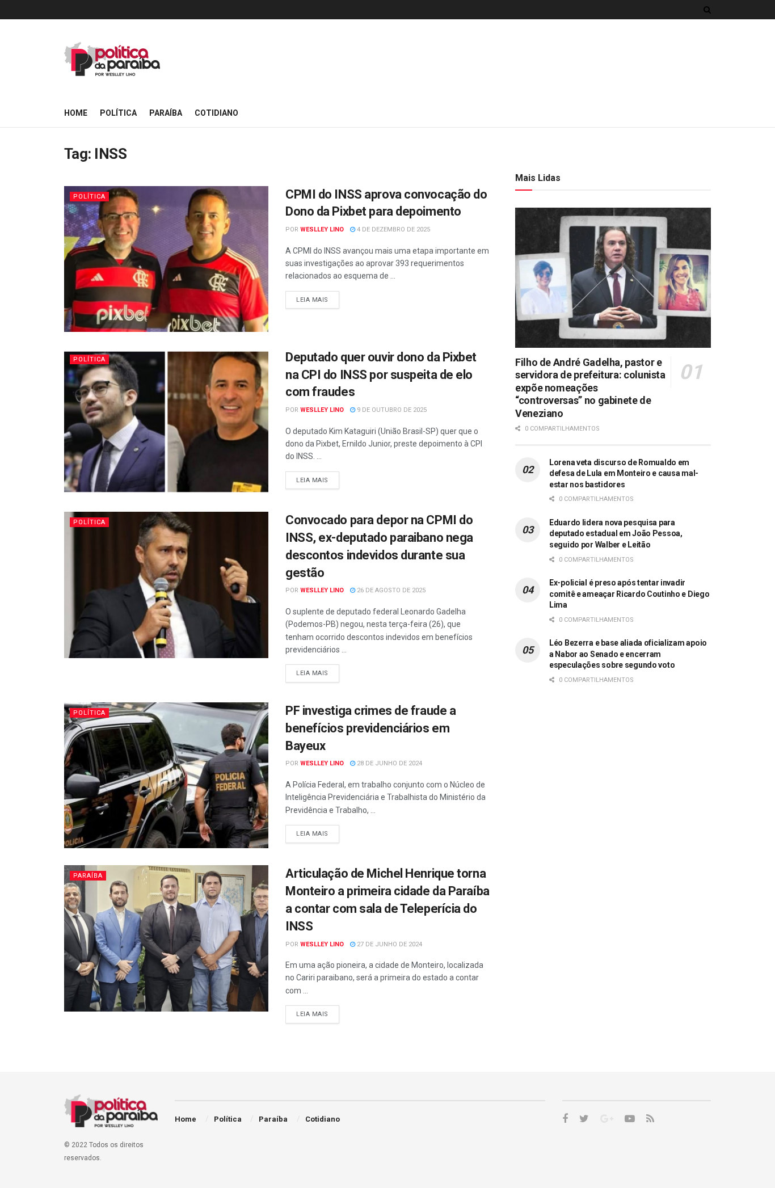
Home (75, 112)
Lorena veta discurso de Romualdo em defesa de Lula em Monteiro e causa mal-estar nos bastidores (623, 473)
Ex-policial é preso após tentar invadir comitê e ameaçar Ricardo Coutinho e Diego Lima (629, 593)
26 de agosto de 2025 (390, 590)
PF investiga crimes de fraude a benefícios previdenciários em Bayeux (370, 728)
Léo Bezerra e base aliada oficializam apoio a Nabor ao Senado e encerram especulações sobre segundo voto (628, 653)
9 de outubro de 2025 (391, 410)
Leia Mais (312, 300)
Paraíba (165, 112)
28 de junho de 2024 (388, 763)
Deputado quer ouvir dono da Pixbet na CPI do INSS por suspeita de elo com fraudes (381, 374)
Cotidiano (216, 112)
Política (118, 112)
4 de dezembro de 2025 (392, 229)
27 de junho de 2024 (388, 944)
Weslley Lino (322, 229)
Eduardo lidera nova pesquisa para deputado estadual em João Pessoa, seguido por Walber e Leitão (616, 533)
